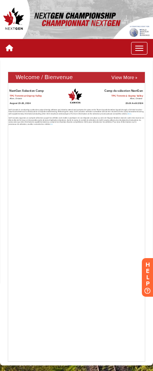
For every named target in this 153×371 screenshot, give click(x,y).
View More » (124, 78)
